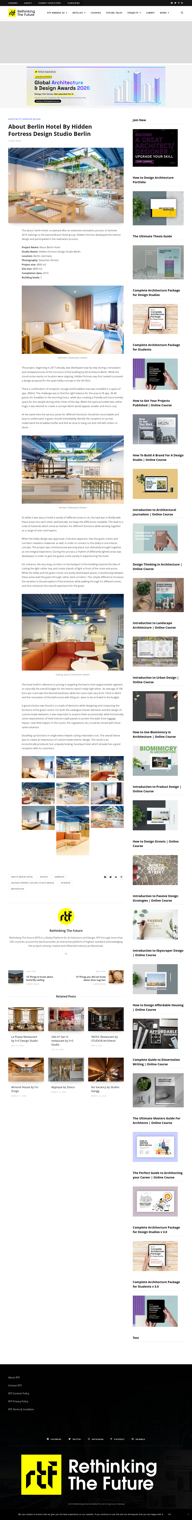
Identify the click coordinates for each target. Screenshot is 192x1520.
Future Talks (114, 12)
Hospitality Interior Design (24, 119)
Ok (169, 1514)
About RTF (14, 1377)
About (28, 3)
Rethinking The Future (66, 931)
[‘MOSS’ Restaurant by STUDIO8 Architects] (106, 1019)
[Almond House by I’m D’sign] (26, 1069)
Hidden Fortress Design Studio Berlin (32, 883)
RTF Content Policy (18, 1393)
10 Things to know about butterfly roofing (39, 978)
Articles (77, 12)
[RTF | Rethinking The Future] (23, 13)
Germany (59, 877)
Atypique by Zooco (63, 1087)
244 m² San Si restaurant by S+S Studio (62, 1040)
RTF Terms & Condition (21, 1409)
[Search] (182, 13)
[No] (188, 1514)
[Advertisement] (96, 42)
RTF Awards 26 (56, 12)
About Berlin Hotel (22, 877)
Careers (13, 3)
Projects (133, 12)
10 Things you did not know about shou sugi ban (91, 978)
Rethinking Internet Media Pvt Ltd (89, 1504)
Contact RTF (15, 1385)
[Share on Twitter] (110, 877)
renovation (17, 889)
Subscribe (74, 3)
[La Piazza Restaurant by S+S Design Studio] (26, 1019)
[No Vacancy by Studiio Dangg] (106, 1069)
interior (65, 883)
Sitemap (120, 1504)
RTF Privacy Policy (18, 1401)
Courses (96, 12)
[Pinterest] (121, 877)
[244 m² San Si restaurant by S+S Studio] (66, 1019)
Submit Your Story (49, 3)
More (163, 12)
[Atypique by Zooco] (66, 1069)
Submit (150, 12)
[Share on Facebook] (105, 877)
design (44, 877)
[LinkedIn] (116, 877)
